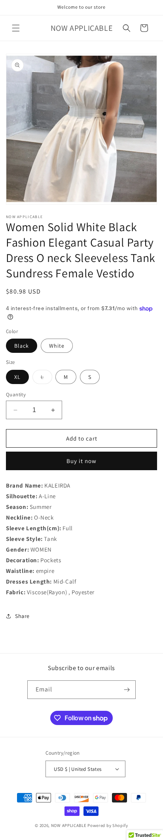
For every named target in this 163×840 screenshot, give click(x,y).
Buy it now (81, 461)
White (56, 345)
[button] (16, 28)
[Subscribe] (126, 689)
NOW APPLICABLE (69, 825)
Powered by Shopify (107, 825)
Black (21, 345)
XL (17, 376)
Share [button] (22, 616)
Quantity (16, 394)
